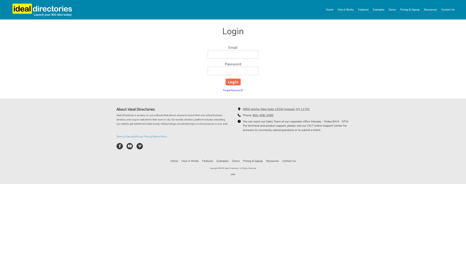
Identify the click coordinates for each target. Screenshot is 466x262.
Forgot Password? (233, 90)
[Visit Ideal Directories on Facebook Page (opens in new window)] (119, 146)
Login (233, 174)
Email (233, 47)
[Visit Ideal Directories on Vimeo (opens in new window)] (140, 146)
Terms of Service (125, 136)
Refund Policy (159, 136)
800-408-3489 (263, 115)
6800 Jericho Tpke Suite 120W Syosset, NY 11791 (276, 109)
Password (233, 64)
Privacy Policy (143, 136)
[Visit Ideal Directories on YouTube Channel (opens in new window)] (130, 146)
